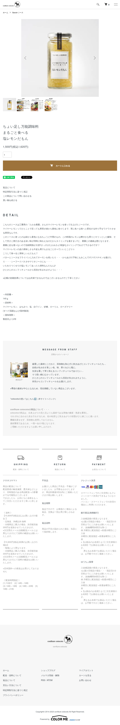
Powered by (44, 719)
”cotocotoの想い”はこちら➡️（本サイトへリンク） (33, 398)
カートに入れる (63, 165)
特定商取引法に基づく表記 (15, 191)
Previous (25, 58)
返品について (9, 187)
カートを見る (85, 675)
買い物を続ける (10, 200)
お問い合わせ (85, 680)
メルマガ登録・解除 (50, 675)
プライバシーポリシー (13, 695)
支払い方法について (12, 685)
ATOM (50, 680)
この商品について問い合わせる (17, 195)
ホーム (5, 12)
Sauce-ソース (17, 12)
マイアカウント (86, 670)
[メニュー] (115, 4)
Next (94, 58)
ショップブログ (48, 670)
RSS (43, 680)
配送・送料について (12, 675)
